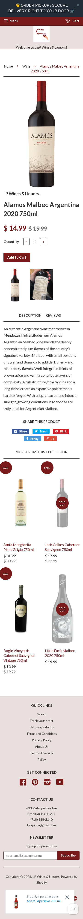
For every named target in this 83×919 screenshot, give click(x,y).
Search (41, 714)
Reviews (53, 315)
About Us (41, 746)
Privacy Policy (41, 740)
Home (8, 66)
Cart (76, 21)
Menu (13, 21)
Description (30, 315)
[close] (78, 5)
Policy (41, 759)
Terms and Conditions (42, 734)
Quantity (11, 241)
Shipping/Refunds (42, 727)
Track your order (41, 721)
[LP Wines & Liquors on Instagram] (47, 783)
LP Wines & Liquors (46, 877)
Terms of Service (41, 753)
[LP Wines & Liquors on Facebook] (22, 783)
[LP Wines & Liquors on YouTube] (60, 783)
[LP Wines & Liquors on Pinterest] (35, 783)
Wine (26, 66)
